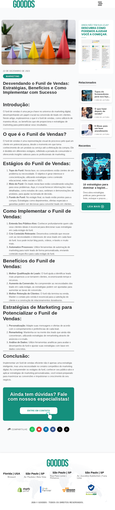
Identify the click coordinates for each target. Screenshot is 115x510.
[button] (32, 429)
